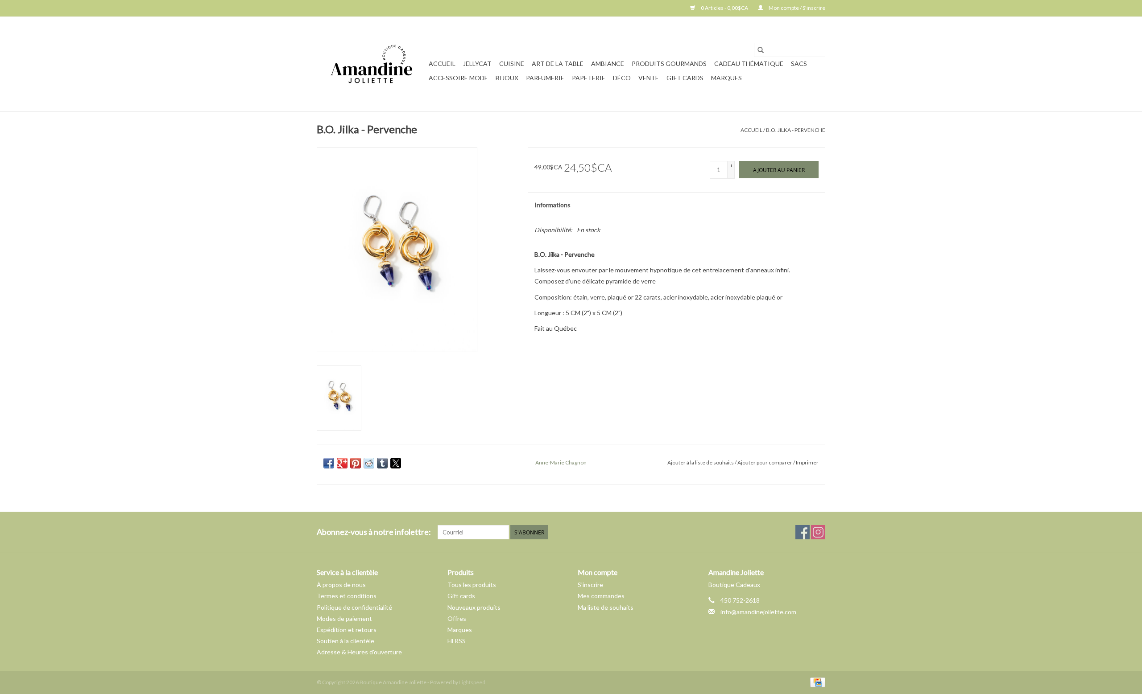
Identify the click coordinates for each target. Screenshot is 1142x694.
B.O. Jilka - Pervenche (795, 130)
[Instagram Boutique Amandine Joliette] (818, 532)
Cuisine (511, 63)
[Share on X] (395, 463)
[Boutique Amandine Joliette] (371, 64)
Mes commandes (601, 596)
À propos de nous (341, 584)
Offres (456, 618)
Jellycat (477, 63)
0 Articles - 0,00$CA (724, 7)
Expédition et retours (347, 629)
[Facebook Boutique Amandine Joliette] (802, 532)
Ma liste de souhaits (605, 607)
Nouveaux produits (474, 607)
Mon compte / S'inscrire (796, 7)
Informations (552, 205)
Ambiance (607, 63)
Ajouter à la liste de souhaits (701, 462)
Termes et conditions (347, 596)
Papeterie (588, 78)
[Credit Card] (816, 681)
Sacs (799, 63)
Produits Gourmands (669, 63)
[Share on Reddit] (369, 463)
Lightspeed (472, 682)
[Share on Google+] (342, 463)
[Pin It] (355, 463)
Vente (648, 78)
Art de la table (557, 63)
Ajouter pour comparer (765, 462)
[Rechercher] (760, 50)
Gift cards (684, 78)
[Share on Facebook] (328, 463)
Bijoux (507, 78)
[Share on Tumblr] (382, 463)
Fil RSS (456, 641)
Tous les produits (471, 584)
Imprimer (807, 462)
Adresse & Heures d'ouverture (359, 652)
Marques (726, 78)
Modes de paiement (344, 618)
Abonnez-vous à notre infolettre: (374, 532)
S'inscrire (590, 584)
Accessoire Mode (458, 78)
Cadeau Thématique (748, 63)
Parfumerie (545, 78)
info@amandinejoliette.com (758, 612)
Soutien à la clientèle (345, 641)
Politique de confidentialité (354, 607)
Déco (622, 78)
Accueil (442, 63)
